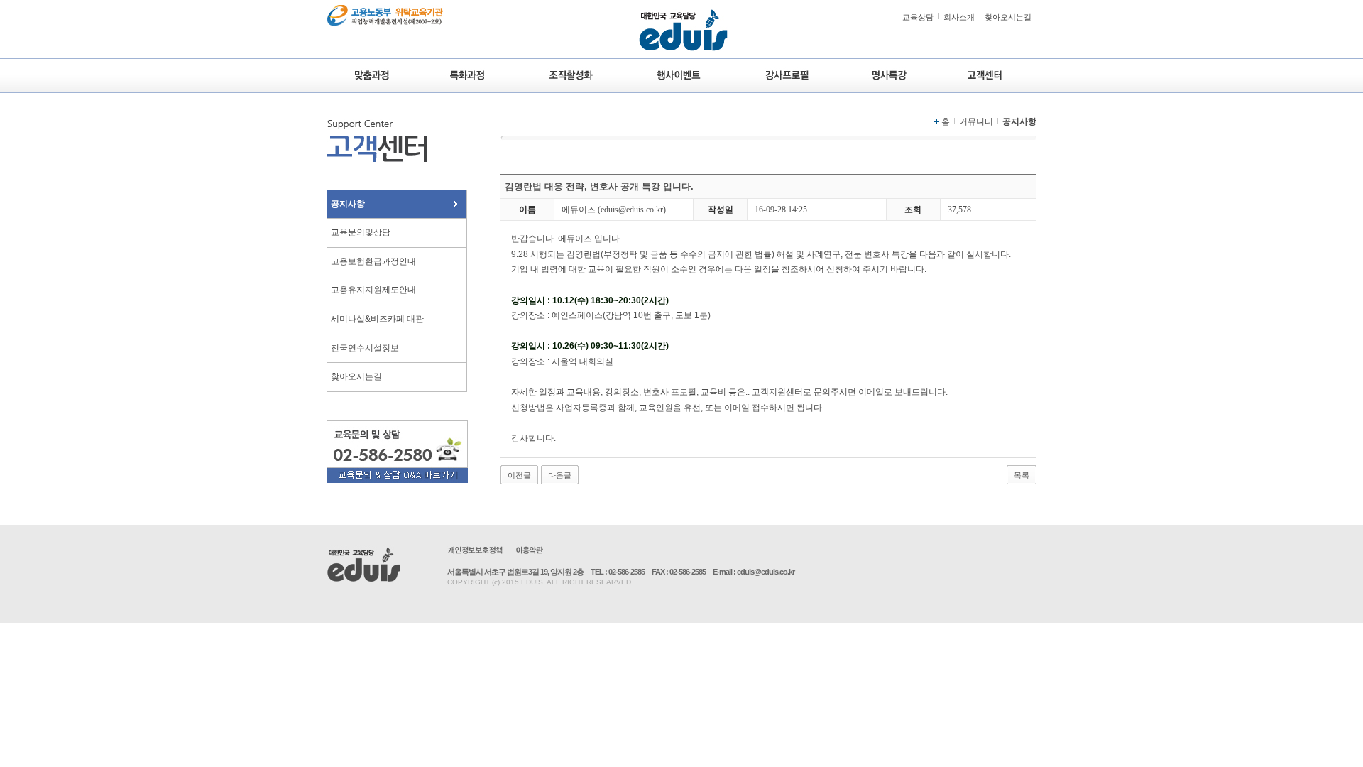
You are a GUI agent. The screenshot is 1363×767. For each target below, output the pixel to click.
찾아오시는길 (1008, 17)
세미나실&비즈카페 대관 (377, 319)
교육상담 (918, 17)
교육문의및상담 (360, 232)
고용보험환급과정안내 (373, 261)
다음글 (559, 475)
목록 (1021, 475)
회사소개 (959, 17)
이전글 (519, 475)
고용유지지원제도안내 (373, 290)
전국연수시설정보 (365, 348)
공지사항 (348, 204)
